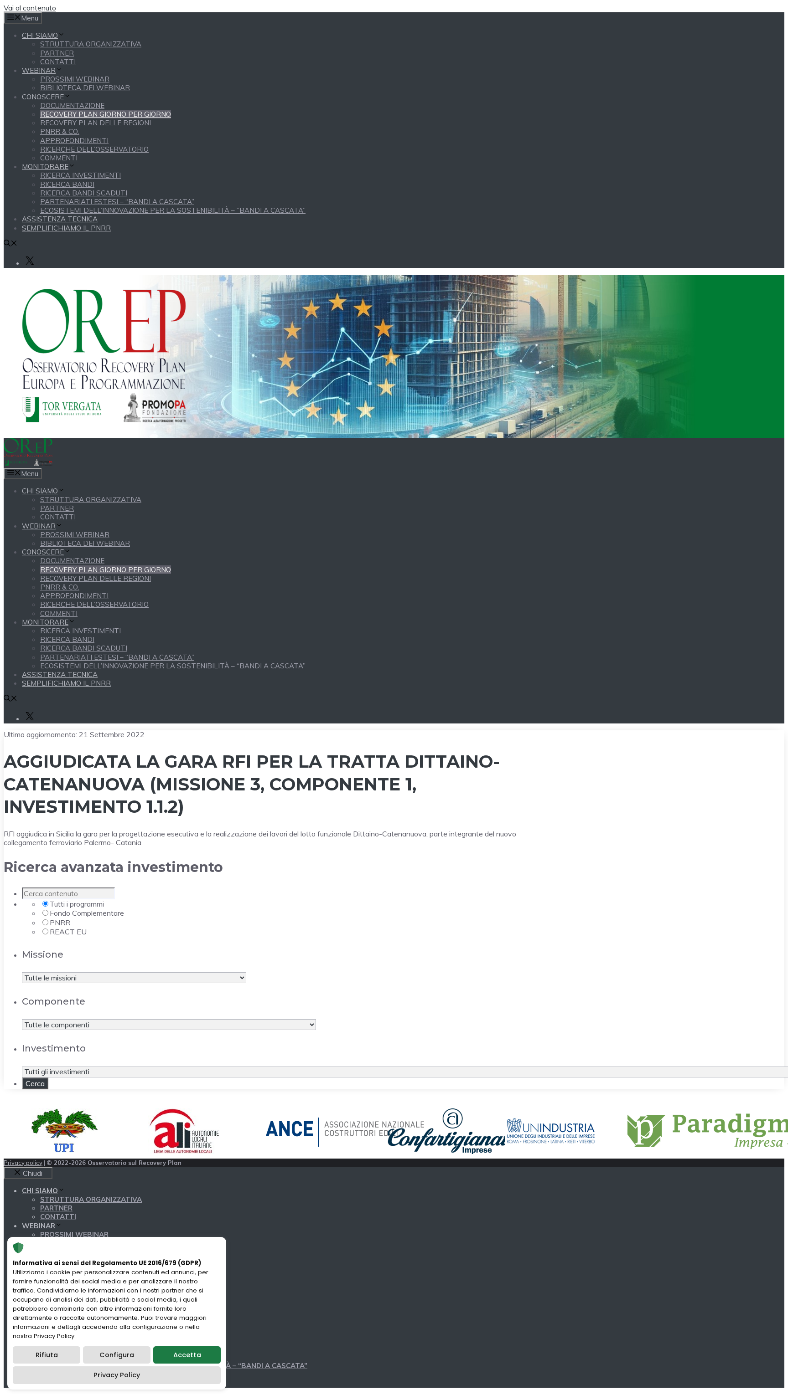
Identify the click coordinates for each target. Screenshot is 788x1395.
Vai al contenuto (30, 7)
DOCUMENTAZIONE (72, 105)
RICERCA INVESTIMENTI (80, 175)
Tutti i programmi (77, 903)
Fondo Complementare (87, 913)
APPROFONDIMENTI (74, 140)
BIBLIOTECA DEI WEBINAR (85, 87)
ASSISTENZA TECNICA (60, 219)
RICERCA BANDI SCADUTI (83, 193)
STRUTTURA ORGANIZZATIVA (90, 44)
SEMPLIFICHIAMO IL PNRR (66, 228)
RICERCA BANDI (67, 184)
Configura (116, 1354)
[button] (10, 244)
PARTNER (57, 53)
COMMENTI (59, 158)
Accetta (187, 1354)
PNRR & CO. (59, 131)
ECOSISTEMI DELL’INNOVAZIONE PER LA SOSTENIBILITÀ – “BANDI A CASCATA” (173, 210)
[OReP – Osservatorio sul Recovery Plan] (28, 463)
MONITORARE (45, 166)
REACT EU (68, 931)
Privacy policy (23, 1162)
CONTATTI (58, 61)
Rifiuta (47, 1354)
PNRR (60, 922)
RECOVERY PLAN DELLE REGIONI (95, 122)
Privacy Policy (116, 1375)
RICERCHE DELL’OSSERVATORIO (94, 149)
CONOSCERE (43, 96)
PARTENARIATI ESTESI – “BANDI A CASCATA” (117, 201)
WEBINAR (39, 70)
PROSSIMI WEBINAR (74, 79)
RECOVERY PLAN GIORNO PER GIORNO (105, 114)
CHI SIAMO (40, 35)
